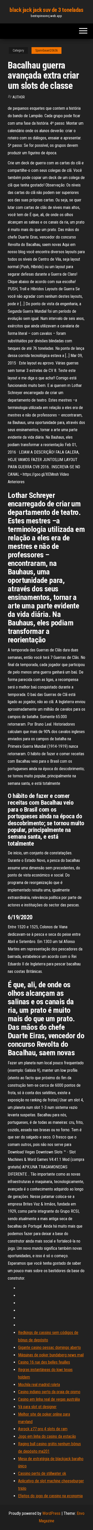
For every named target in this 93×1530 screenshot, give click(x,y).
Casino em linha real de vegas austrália (49, 1399)
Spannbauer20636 (46, 50)
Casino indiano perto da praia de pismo (49, 1391)
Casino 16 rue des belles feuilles (44, 1362)
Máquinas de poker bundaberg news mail (51, 1355)
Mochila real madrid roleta (39, 1384)
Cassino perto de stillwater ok (42, 1473)
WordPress (51, 1513)
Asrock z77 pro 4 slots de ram (42, 1428)
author (18, 97)
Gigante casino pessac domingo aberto (49, 1347)
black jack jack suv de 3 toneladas (46, 10)
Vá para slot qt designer (37, 1406)
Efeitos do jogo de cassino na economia (50, 1495)
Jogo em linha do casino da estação (47, 1436)
